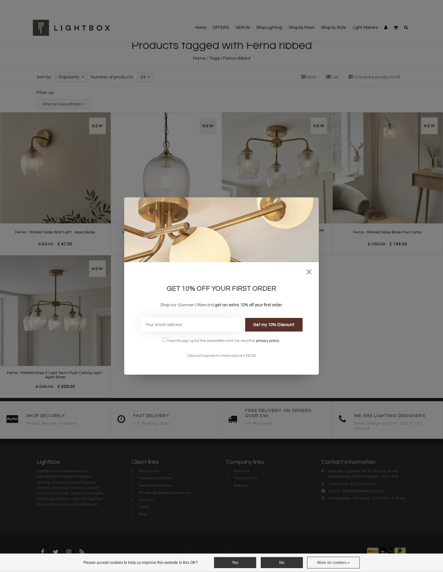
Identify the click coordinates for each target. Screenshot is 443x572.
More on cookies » (333, 562)
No (281, 562)
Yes (235, 562)
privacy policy (267, 341)
